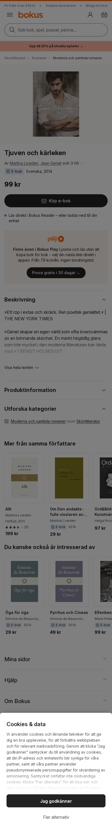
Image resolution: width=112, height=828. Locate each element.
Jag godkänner (56, 801)
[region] (56, 770)
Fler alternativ (56, 817)
